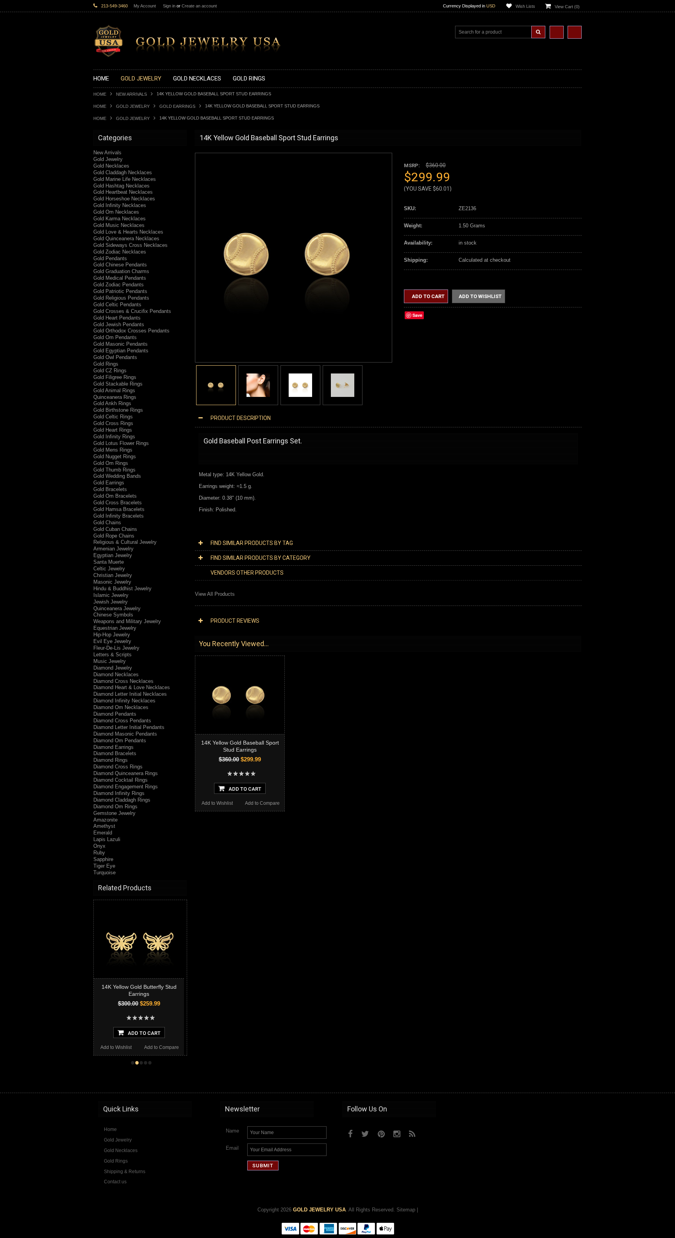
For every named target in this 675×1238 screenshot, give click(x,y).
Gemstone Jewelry (114, 813)
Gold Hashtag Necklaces (121, 186)
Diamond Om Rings (115, 806)
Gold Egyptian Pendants (120, 351)
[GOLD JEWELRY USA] (191, 52)
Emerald (102, 833)
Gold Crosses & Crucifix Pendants (132, 311)
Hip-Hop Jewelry (111, 635)
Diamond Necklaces (116, 674)
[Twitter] (365, 1134)
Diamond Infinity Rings (119, 793)
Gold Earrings (177, 106)
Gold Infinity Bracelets (118, 516)
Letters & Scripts (112, 654)
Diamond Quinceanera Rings (125, 773)
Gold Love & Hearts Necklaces (128, 232)
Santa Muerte (108, 562)
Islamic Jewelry (111, 595)
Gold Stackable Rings (118, 384)
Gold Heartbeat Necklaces (123, 192)
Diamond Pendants (114, 714)
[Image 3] (300, 385)
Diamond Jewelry (112, 668)
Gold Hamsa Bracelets (119, 509)
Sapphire (103, 859)
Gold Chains (107, 522)
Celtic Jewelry (109, 569)
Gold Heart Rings (112, 430)
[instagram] (430, 1132)
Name (232, 1131)
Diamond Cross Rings (118, 767)
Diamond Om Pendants (119, 740)
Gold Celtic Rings (113, 417)
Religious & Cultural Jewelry (125, 542)
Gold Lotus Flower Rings (121, 443)
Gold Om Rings (110, 463)
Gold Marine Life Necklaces (124, 179)
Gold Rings (105, 364)
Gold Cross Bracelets (117, 503)
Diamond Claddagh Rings (121, 800)
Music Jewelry (109, 661)
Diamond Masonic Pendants (125, 734)
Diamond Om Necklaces (120, 707)
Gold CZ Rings (110, 370)
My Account (145, 6)
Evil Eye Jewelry (112, 641)
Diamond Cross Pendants (122, 721)
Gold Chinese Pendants (120, 265)
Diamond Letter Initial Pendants (128, 727)
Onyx (99, 846)
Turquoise (104, 872)
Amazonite (105, 820)
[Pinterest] (381, 1134)
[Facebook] (350, 1134)
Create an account (199, 6)
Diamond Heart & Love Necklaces (131, 687)
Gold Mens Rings (112, 450)
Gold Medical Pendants (119, 278)
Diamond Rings (110, 760)
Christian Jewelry (112, 575)
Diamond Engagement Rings (125, 787)
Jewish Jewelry (110, 602)
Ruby (99, 853)
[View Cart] (575, 32)
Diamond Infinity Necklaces (124, 701)
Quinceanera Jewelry (117, 608)
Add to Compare (161, 1047)
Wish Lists (525, 6)
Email (232, 1148)
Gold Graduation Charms (121, 271)
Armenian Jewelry (113, 549)
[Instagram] (396, 1134)
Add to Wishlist (116, 1047)
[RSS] (412, 1134)
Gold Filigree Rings (114, 377)
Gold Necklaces (111, 166)
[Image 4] (342, 385)
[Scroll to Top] (572, 1079)
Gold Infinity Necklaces (119, 205)
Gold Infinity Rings (114, 436)
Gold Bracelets (110, 489)
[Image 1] (289, 347)
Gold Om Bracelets (115, 496)
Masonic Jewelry (112, 582)
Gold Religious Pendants (121, 298)
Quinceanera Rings (114, 397)
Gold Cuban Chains (115, 529)
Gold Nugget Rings (114, 456)
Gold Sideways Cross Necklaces (130, 245)
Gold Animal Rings (114, 390)
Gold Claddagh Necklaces (122, 172)
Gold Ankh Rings (112, 403)
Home (99, 94)
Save (417, 315)
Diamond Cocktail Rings (120, 780)
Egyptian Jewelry (112, 555)
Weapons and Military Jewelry (127, 621)
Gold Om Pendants (115, 337)
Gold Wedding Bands (117, 476)
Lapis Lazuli (106, 839)
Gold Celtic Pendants (117, 304)
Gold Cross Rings (113, 423)
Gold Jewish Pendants (118, 324)
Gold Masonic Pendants (120, 344)
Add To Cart (144, 1033)
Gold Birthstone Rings (118, 410)
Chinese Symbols (113, 615)
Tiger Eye (104, 866)
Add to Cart (428, 296)
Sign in (169, 6)
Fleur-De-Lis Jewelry (116, 648)
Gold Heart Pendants (117, 318)
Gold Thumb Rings (114, 470)
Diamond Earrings (113, 747)
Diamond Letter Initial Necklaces (130, 694)
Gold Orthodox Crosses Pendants (131, 331)
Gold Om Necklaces (116, 212)
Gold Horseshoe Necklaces (124, 199)
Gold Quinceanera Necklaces (126, 238)
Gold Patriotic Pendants (120, 291)
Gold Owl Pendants (115, 357)
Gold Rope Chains (113, 536)
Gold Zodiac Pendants (118, 285)
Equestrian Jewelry (114, 628)
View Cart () (567, 6)
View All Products (215, 594)
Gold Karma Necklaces (119, 219)
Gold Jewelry (133, 106)
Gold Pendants (110, 258)
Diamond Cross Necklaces (123, 681)
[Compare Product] (557, 32)
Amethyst (104, 826)
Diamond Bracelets (114, 753)
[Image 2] (258, 385)
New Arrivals (131, 94)
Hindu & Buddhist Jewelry (122, 588)
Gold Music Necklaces (119, 225)
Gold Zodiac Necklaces (119, 252)
